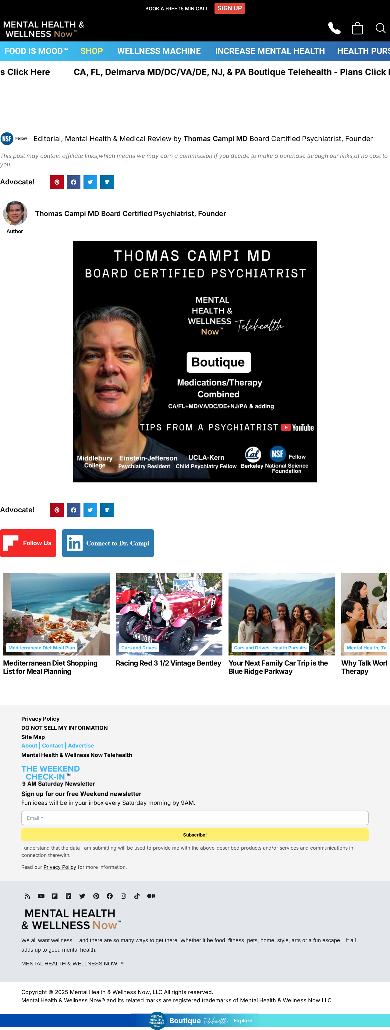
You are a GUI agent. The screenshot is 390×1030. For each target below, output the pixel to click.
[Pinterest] (96, 896)
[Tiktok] (137, 896)
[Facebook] (110, 896)
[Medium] (151, 896)
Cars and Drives (139, 647)
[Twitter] (82, 896)
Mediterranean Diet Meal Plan (42, 647)
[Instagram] (123, 896)
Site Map (33, 737)
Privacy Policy (40, 719)
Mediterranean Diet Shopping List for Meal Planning (50, 667)
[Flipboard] (55, 896)
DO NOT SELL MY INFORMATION (64, 728)
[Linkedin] (68, 896)
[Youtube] (41, 896)
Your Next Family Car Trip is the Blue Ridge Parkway (278, 667)
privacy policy (60, 867)
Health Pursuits (289, 647)
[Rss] (27, 896)
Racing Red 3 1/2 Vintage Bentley (169, 663)
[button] (57, 182)
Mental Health (362, 647)
